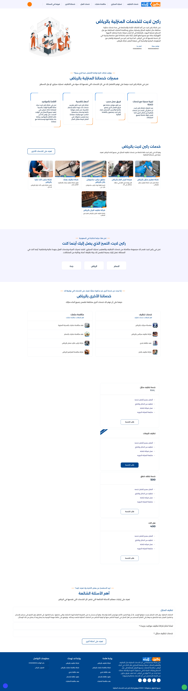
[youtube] (149, 680)
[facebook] (159, 680)
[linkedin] (144, 680)
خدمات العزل (85, 4)
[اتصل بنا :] (184, 681)
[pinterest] (140, 680)
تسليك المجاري (116, 4)
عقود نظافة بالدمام (104, 677)
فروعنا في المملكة (53, 4)
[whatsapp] (184, 687)
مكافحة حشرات (100, 4)
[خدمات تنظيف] (99, 316)
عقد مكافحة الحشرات (104, 681)
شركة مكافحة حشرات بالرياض (101, 668)
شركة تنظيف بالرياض (104, 663)
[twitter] (154, 680)
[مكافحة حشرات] (31, 316)
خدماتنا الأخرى (70, 4)
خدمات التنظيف (132, 4)
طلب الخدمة (129, 422)
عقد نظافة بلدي (105, 672)
